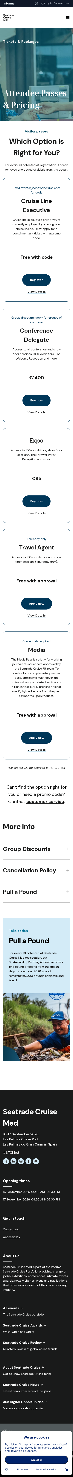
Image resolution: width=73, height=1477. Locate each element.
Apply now (36, 604)
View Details (37, 292)
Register (36, 280)
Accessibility (11, 1237)
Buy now (36, 400)
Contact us (11, 1229)
